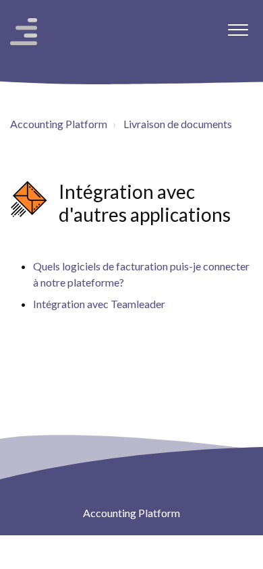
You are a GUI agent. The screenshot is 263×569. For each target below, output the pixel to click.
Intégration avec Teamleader (99, 303)
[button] (238, 26)
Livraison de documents (177, 123)
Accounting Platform (58, 123)
